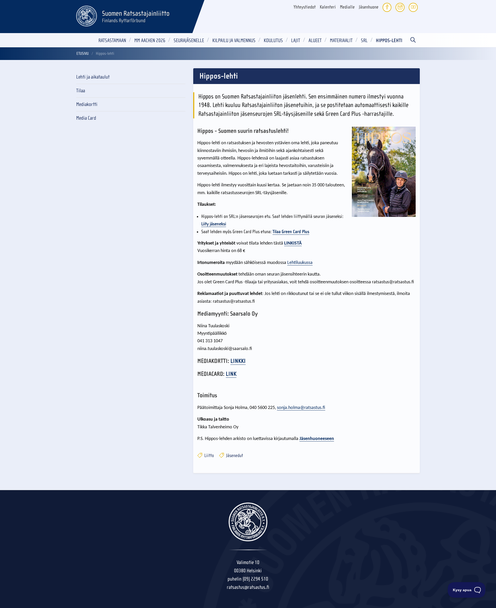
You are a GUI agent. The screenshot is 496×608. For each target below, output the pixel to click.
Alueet (315, 40)
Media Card (86, 118)
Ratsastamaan (112, 40)
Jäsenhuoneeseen (316, 438)
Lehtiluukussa (300, 262)
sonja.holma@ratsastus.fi (301, 407)
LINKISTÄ (293, 243)
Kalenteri (328, 7)
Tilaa (80, 91)
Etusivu (82, 53)
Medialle (347, 7)
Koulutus (273, 40)
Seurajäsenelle (189, 40)
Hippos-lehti (389, 40)
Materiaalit (341, 40)
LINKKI (238, 361)
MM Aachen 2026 (149, 40)
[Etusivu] (86, 15)
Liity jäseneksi (213, 224)
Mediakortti (86, 104)
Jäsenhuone (368, 7)
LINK (231, 373)
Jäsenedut (234, 455)
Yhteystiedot (304, 7)
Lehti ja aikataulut (93, 77)
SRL (364, 40)
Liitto (208, 455)
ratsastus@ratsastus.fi (248, 587)
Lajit (295, 40)
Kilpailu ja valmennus (233, 40)
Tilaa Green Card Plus (291, 231)
